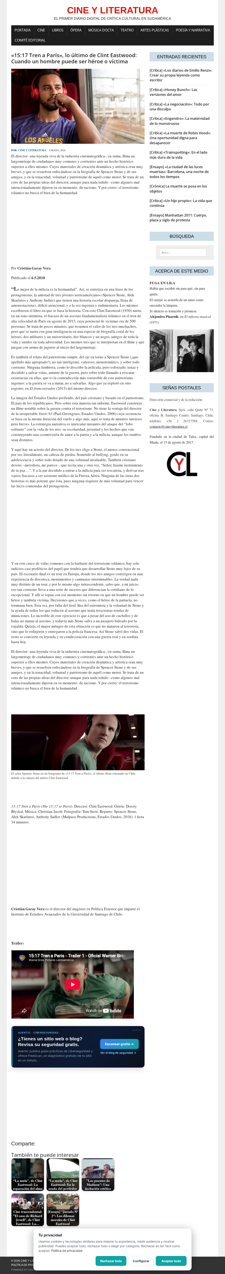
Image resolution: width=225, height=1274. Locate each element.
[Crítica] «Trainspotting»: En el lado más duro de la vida (178, 155)
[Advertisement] (78, 230)
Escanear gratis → (119, 1044)
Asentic (33, 1270)
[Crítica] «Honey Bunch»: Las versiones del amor (173, 92)
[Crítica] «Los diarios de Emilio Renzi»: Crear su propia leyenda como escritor (181, 75)
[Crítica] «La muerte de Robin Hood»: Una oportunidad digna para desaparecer (180, 138)
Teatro (127, 30)
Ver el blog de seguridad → (118, 1052)
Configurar (141, 1261)
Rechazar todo (111, 1261)
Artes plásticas (154, 30)
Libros (58, 30)
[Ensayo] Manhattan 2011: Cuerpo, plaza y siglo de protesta (178, 217)
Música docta (101, 30)
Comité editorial (30, 40)
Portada (23, 30)
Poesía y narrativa (193, 30)
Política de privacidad (27, 1265)
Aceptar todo (171, 1261)
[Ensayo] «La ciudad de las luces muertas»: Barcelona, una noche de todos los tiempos (179, 171)
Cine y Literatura (32, 150)
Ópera (76, 30)
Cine (41, 30)
